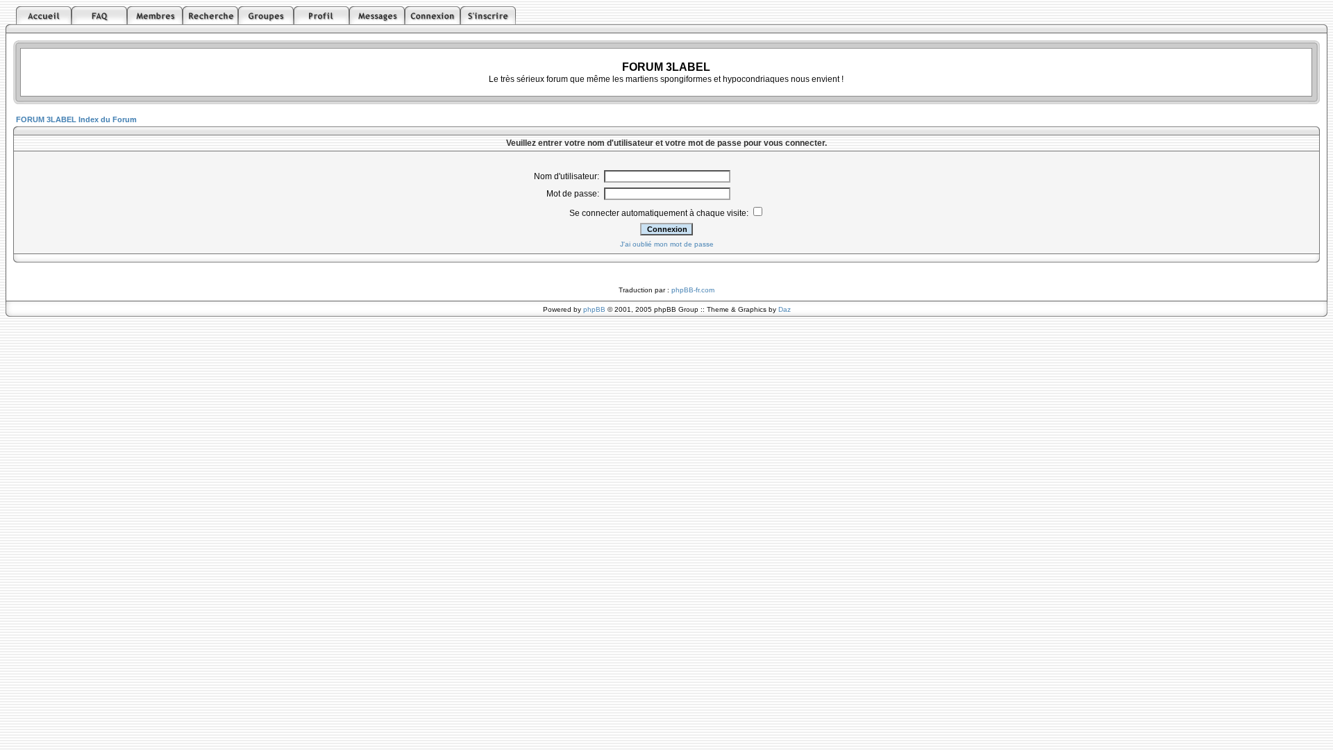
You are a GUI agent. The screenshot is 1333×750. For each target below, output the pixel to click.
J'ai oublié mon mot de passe (667, 244)
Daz (784, 309)
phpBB (594, 309)
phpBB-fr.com (692, 290)
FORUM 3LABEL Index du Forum (76, 119)
